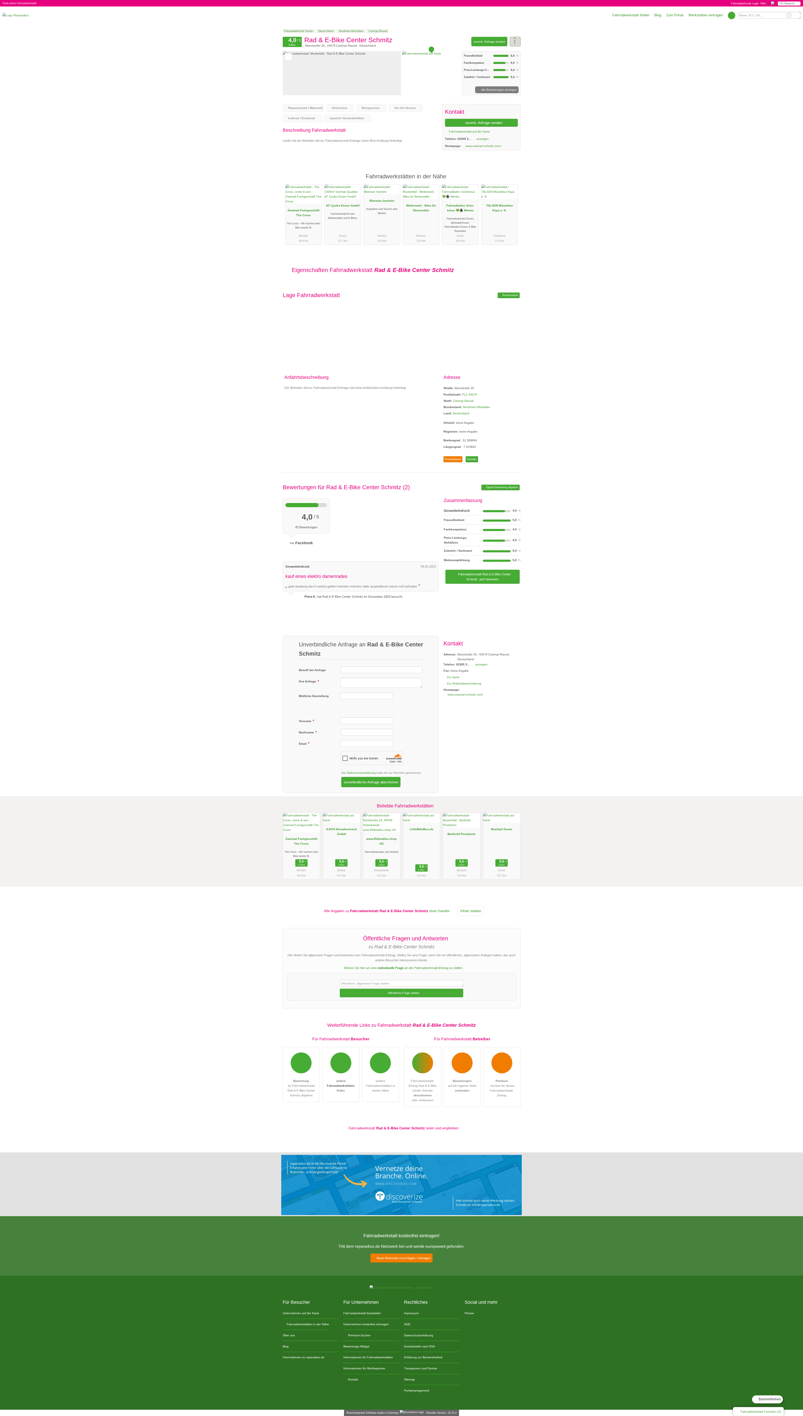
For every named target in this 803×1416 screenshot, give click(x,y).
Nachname (307, 732)
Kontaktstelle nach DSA (419, 1346)
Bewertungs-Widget (356, 1346)
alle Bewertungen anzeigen (498, 89)
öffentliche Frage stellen (403, 993)
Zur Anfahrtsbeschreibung (464, 683)
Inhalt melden (470, 911)
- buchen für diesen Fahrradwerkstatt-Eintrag (502, 1088)
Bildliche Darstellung (314, 696)
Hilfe (763, 3)
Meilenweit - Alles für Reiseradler (421, 208)
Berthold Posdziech (462, 834)
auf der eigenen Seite (462, 1085)
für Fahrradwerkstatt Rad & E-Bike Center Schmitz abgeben (301, 1088)
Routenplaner (510, 295)
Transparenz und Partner (420, 1368)
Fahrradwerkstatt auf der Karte (469, 131)
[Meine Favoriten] (731, 15)
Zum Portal (674, 15)
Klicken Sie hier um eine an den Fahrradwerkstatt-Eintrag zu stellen (403, 968)
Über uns (289, 1335)
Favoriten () (760, 1411)
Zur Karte (453, 677)
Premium (512, 180)
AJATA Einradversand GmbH (341, 831)
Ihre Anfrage (308, 681)
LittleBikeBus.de (421, 829)
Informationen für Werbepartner (364, 1368)
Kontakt (472, 459)
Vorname (305, 721)
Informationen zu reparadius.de (303, 1357)
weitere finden (341, 1085)
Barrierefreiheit (769, 1399)
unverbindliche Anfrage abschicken (371, 782)
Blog (657, 15)
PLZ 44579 (469, 394)
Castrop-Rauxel (463, 400)
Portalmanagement (416, 1390)
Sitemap (409, 1379)
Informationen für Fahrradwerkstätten (368, 1357)
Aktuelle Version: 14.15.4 (441, 1412)
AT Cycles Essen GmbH (342, 205)
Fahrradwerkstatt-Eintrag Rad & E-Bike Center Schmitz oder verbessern (422, 1090)
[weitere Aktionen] (515, 41)
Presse (469, 1313)
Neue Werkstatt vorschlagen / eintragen (403, 1258)
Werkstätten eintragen (705, 15)
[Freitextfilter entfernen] (789, 15)
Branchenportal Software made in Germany (371, 1412)
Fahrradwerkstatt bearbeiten (362, 1313)
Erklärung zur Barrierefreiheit (423, 1357)
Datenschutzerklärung (361, 772)
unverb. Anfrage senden (489, 41)
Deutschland (461, 413)
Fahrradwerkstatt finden (630, 15)
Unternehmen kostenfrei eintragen (366, 1324)
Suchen (797, 15)
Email (303, 743)
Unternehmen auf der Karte (301, 1313)
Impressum (411, 1313)
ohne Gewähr (439, 911)
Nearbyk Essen (501, 829)
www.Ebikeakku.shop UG (381, 841)
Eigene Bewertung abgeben (502, 487)
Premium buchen (359, 1335)
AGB (407, 1324)
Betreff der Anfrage (312, 670)
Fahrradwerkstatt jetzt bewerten (484, 576)
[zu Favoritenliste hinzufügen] (288, 57)
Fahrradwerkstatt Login (744, 3)
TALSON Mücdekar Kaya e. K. (499, 208)
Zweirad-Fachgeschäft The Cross (304, 213)
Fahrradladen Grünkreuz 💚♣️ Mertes (460, 208)
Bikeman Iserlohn (382, 200)
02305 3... (464, 138)
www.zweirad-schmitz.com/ (483, 146)
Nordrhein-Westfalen (476, 407)
